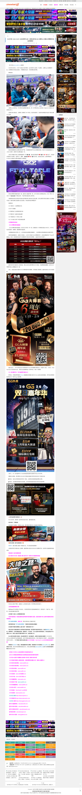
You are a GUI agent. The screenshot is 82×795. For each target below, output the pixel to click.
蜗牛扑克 (69, 0)
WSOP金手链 (30, 751)
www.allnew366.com (23, 706)
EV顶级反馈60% (40, 747)
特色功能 (66, 4)
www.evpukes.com (20, 692)
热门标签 (50, 0)
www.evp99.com (46, 644)
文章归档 (46, 0)
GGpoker (10, 749)
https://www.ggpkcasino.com (23, 701)
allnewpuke (36, 763)
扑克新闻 (50, 4)
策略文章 (61, 4)
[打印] (36, 43)
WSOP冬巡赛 (20, 751)
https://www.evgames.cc (22, 695)
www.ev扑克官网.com (21, 673)
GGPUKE (20, 749)
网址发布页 (41, 0)
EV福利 (20, 747)
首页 (41, 4)
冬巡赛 (10, 756)
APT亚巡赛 (20, 742)
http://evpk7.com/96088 (41, 640)
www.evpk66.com (22, 682)
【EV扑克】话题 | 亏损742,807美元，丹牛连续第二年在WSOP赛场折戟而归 (69, 155)
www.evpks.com (22, 679)
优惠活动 (20, 754)
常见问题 (71, 4)
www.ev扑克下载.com (21, 676)
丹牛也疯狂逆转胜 (20, 624)
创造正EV (20, 756)
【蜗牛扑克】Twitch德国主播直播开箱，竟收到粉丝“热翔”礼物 (69, 184)
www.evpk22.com (24, 665)
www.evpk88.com (23, 684)
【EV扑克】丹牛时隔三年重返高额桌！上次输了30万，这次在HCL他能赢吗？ (11, 778)
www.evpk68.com (21, 687)
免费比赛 (40, 754)
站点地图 (45, 789)
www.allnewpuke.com (24, 709)
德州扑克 (47, 629)
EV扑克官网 (73, 0)
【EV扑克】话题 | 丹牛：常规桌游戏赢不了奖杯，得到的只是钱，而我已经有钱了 (69, 178)
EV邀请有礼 (30, 747)
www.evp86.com (17, 65)
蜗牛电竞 (60, 0)
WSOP (10, 545)
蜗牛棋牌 (64, 0)
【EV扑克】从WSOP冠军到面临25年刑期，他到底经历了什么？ (48, 778)
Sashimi (15, 644)
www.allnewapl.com (21, 711)
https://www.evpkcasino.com (23, 698)
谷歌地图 (52, 789)
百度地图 (48, 789)
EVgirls (30, 742)
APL (10, 742)
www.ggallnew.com (22, 714)
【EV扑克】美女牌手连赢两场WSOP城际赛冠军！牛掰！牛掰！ (69, 137)
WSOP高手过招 (51, 751)
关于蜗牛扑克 (55, 0)
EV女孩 (50, 742)
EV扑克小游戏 (12, 695)
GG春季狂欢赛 (40, 749)
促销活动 (30, 754)
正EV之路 (10, 759)
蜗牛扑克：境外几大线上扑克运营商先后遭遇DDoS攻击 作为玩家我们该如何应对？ (70, 207)
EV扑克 (20, 744)
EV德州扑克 (10, 744)
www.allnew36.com (23, 703)
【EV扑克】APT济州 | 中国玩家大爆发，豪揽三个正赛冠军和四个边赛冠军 (69, 166)
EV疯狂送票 (10, 747)
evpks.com (40, 742)
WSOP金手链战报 (40, 751)
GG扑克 (11, 701)
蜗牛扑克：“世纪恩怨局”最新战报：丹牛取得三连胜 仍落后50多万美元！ (69, 120)
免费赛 (50, 754)
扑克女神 (50, 756)
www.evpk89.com (39, 646)
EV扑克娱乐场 (30, 744)
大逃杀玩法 (30, 756)
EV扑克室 (40, 744)
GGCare (22, 375)
